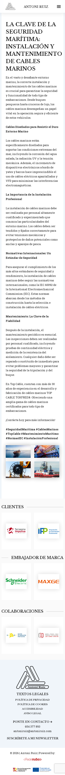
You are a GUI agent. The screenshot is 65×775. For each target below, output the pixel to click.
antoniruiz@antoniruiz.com (32, 731)
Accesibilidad (32, 708)
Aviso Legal (32, 713)
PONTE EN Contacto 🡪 (32, 721)
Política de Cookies (33, 704)
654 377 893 (32, 726)
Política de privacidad (32, 699)
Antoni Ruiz (36, 7)
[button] (59, 6)
